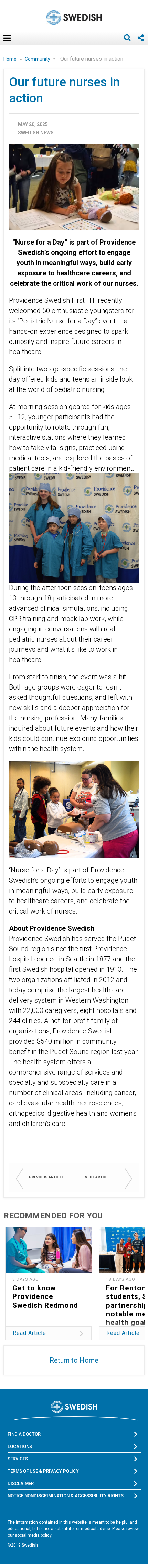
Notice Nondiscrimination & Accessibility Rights (66, 1495)
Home (10, 59)
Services (18, 1458)
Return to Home (74, 1360)
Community (38, 59)
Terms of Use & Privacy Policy (43, 1471)
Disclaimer (21, 1483)
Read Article (29, 1333)
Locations (20, 1446)
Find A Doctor (24, 1434)
